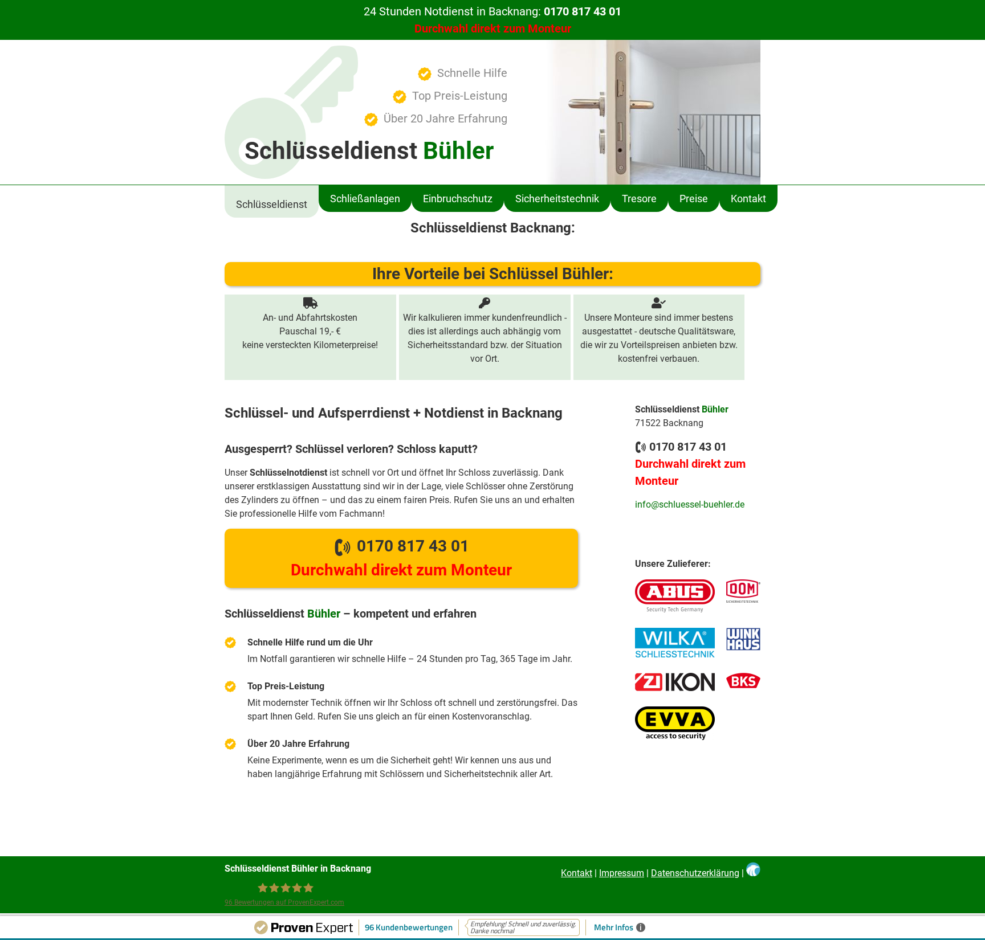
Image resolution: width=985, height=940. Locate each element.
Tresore (639, 199)
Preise (693, 199)
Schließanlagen (365, 199)
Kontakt (748, 199)
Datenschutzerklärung (695, 873)
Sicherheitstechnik (557, 199)
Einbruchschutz (457, 199)
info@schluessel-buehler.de (689, 504)
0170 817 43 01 (401, 558)
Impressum (621, 873)
